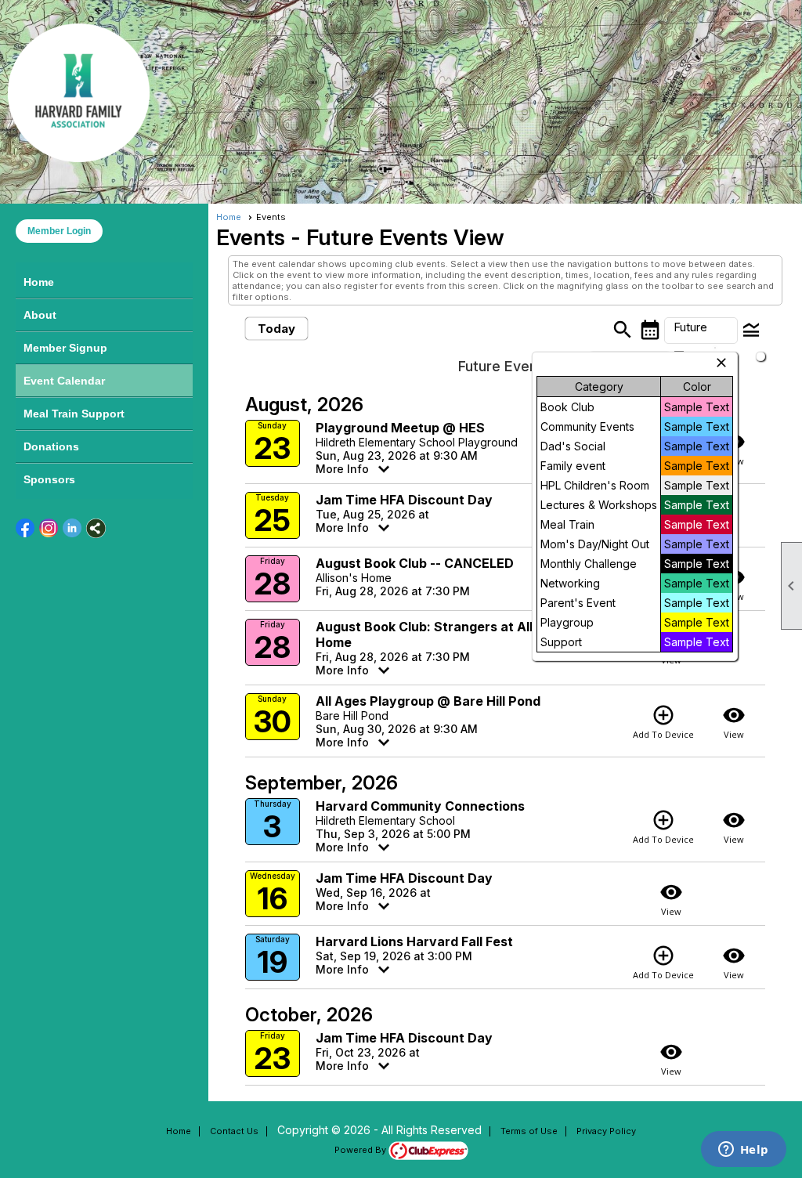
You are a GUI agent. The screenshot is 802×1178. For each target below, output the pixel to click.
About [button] (39, 315)
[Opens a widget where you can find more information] (743, 1150)
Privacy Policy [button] (606, 1131)
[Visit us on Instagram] (49, 528)
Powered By (361, 1149)
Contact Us (234, 1131)
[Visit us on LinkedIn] (72, 528)
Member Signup (65, 347)
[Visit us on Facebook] (25, 528)
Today (276, 328)
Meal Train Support (74, 413)
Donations (51, 446)
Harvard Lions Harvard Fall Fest (414, 941)
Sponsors (49, 479)
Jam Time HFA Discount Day (404, 500)
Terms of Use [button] (529, 1131)
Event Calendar (64, 380)
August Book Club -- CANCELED (415, 563)
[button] (700, 330)
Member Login (59, 231)
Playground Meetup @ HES (400, 427)
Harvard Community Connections (420, 806)
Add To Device (663, 721)
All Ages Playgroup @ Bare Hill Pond (428, 701)
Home (38, 282)
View (734, 721)
